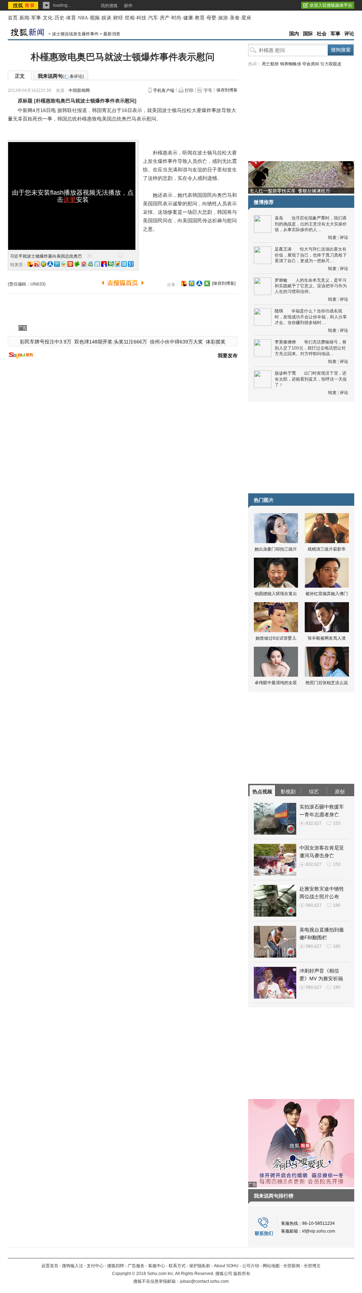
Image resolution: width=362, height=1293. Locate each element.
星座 (246, 17)
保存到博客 (227, 90)
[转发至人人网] (50, 264)
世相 (130, 17)
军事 (36, 17)
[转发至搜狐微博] (30, 264)
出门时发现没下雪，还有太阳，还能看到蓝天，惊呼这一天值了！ (311, 379)
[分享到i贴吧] (104, 264)
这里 (69, 199)
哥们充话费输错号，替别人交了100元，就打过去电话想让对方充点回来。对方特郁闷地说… (310, 348)
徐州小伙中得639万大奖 (176, 342)
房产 (165, 17)
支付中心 (95, 1265)
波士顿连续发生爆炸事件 (75, 33)
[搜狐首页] (24, 5)
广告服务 (136, 1265)
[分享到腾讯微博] (57, 264)
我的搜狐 (109, 5)
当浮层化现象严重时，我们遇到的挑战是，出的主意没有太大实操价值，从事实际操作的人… (311, 224)
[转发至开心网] (70, 264)
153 (336, 823)
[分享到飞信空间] (117, 264)
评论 (349, 33)
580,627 (314, 905)
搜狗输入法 (72, 1265)
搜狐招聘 (115, 1265)
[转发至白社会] (97, 264)
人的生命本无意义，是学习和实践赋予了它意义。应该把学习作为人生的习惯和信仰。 (311, 286)
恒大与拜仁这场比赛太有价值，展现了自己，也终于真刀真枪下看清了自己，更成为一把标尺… (311, 255)
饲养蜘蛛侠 (290, 63)
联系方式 (177, 1265)
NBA (83, 17)
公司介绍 (250, 1265)
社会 (322, 33)
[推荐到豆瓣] (110, 264)
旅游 (223, 17)
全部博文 (312, 1265)
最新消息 (111, 33)
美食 (235, 17)
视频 (95, 17)
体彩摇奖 (216, 342)
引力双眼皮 (330, 63)
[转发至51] (131, 264)
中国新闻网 (79, 90)
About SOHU (226, 1265)
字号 (208, 90)
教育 (200, 17)
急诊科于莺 (285, 373)
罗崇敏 (281, 280)
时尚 (176, 17)
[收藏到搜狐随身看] (207, 283)
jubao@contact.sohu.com (204, 1281)
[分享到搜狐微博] (184, 283)
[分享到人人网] (199, 283)
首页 (13, 17)
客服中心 (156, 1265)
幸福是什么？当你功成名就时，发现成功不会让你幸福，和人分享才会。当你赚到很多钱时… (311, 316)
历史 (59, 17)
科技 (141, 17)
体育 (71, 17)
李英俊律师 (285, 342)
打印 (189, 90)
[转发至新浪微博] (37, 264)
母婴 (211, 17)
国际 (308, 33)
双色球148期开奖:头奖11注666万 (110, 342)
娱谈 (106, 17)
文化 (48, 17)
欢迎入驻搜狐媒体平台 (331, 5)
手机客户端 (163, 90)
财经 (118, 17)
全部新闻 (291, 1265)
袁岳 (279, 218)
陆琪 (279, 310)
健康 (188, 17)
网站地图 (271, 1265)
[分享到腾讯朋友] (77, 264)
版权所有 (241, 1273)
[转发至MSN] (90, 264)
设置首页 (49, 1265)
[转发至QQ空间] (43, 264)
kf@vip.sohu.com (318, 1231)
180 (336, 905)
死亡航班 (270, 63)
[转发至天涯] (124, 264)
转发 (332, 237)
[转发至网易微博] (84, 264)
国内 (294, 33)
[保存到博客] (223, 283)
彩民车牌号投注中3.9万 (45, 342)
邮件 (128, 5)
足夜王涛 (283, 249)
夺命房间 (310, 63)
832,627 (314, 823)
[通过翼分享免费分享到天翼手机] (63, 264)
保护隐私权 (199, 1265)
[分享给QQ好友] (191, 283)
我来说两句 (61, 76)
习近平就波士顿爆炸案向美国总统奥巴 (46, 256)
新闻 (24, 17)
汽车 (153, 17)
